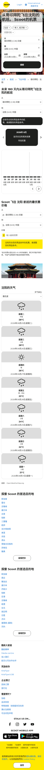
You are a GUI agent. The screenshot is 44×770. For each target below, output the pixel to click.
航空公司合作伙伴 (8, 661)
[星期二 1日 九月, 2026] (31, 176)
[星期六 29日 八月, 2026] (19, 176)
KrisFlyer (5, 671)
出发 (6, 54)
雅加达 (4, 582)
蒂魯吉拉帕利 (7, 544)
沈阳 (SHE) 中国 (11, 49)
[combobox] (20, 102)
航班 (12, 79)
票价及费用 (6, 709)
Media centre (7, 653)
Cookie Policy (29, 759)
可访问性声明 (7, 713)
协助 (3, 698)
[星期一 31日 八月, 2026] (27, 176)
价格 (3, 230)
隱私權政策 (31, 756)
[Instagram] (17, 724)
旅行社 (4, 688)
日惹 (3, 615)
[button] (20, 28)
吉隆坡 (4, 506)
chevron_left (3, 137)
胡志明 (4, 612)
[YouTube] (32, 724)
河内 (3, 627)
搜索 (22, 65)
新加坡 (4, 499)
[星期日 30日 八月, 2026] (23, 176)
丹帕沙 (4, 589)
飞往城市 (18, 745)
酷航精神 (5, 649)
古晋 (3, 514)
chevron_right (41, 137)
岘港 (3, 604)
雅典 (3, 551)
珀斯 (3, 518)
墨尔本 (4, 510)
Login (19, 5)
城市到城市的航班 (29, 745)
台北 (3, 608)
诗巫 (3, 536)
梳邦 (3, 525)
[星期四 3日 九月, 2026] (38, 176)
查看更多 (22, 558)
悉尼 (3, 578)
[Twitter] (25, 724)
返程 (25, 54)
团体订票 (5, 684)
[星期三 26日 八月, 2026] (8, 176)
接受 (22, 765)
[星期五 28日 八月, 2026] (16, 176)
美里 (3, 533)
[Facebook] (10, 724)
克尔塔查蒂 (6, 529)
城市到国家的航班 (12, 748)
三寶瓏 (4, 521)
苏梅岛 (4, 548)
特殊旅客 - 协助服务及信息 (12, 706)
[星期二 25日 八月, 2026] (4, 176)
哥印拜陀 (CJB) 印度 (12, 41)
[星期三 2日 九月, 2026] (34, 176)
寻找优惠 (22, 141)
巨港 (3, 597)
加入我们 (5, 657)
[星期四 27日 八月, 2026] (12, 176)
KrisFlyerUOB (7, 674)
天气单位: (38, 292)
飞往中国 (22, 79)
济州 (3, 619)
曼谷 (3, 503)
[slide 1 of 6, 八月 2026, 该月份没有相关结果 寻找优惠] (22, 137)
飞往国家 (9, 745)
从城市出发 (34, 748)
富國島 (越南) (6, 623)
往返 (6, 28)
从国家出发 (24, 748)
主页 (3, 79)
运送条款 (5, 702)
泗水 (3, 540)
